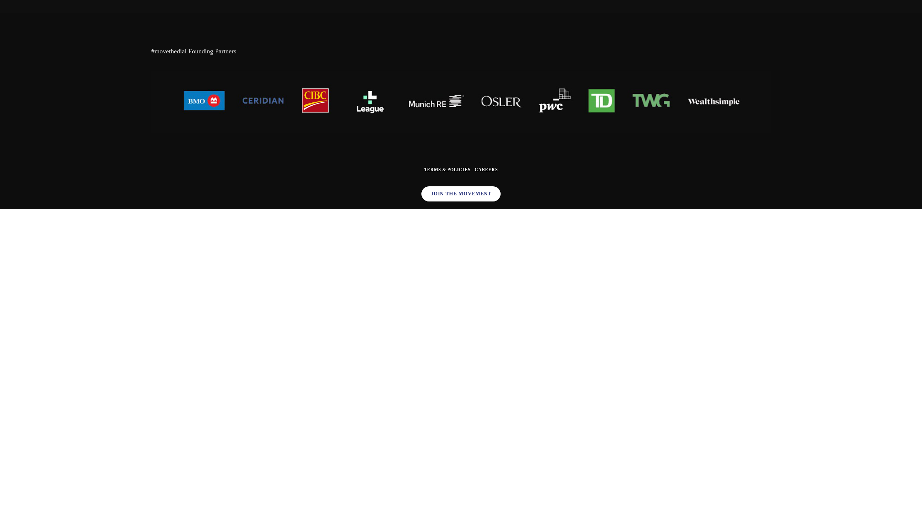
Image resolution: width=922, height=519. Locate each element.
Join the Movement (461, 193)
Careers (486, 170)
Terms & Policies (447, 170)
